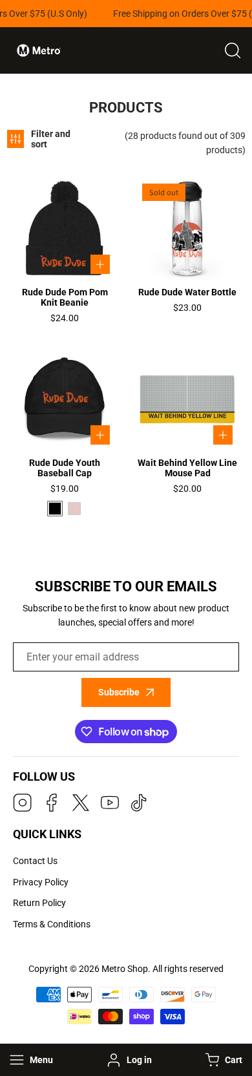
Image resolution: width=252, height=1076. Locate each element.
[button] (222, 1060)
